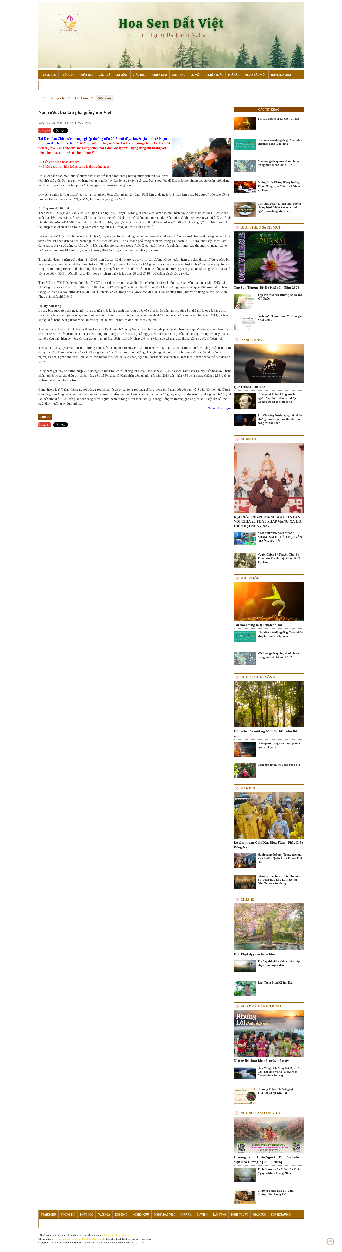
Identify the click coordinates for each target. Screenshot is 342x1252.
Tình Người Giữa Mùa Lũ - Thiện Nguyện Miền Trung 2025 (279, 1171)
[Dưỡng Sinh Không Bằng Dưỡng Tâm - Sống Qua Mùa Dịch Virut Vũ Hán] (245, 187)
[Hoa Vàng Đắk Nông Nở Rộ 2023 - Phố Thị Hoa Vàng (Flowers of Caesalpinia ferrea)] (245, 1072)
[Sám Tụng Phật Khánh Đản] (245, 988)
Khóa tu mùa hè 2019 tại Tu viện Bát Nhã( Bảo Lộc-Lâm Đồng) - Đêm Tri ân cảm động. (279, 879)
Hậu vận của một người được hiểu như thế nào (266, 733)
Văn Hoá (104, 74)
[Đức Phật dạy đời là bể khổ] (269, 926)
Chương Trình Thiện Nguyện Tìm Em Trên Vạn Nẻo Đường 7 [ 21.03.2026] (266, 1159)
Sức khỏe (105, 98)
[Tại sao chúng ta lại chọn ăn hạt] (245, 123)
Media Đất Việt (255, 74)
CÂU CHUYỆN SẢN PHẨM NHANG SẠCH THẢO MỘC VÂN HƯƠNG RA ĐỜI (280, 537)
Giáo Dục (139, 74)
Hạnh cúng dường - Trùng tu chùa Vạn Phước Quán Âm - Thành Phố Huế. (280, 858)
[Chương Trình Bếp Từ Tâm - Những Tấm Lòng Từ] (245, 1196)
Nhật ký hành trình (260, 1006)
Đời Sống (121, 74)
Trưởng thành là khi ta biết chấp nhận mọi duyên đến (279, 963)
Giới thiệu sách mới (260, 227)
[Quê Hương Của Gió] (269, 363)
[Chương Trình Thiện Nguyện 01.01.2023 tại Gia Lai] (245, 1097)
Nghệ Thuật (214, 74)
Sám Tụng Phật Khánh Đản (275, 982)
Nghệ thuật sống (257, 677)
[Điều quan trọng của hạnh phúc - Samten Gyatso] (245, 749)
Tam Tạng (178, 74)
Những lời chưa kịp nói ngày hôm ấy (261, 1060)
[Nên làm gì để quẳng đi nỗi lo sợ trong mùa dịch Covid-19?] (245, 166)
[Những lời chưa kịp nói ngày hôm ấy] (269, 1033)
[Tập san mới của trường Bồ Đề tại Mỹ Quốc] (245, 301)
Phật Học (86, 74)
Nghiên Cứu (159, 74)
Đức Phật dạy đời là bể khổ (254, 954)
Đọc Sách (47, 85)
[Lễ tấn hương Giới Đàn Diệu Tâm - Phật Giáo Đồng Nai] (269, 815)
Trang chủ (58, 98)
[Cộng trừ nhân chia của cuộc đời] (245, 770)
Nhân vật (249, 439)
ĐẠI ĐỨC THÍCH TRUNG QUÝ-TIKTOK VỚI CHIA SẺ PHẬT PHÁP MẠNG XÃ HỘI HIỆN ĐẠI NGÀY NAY (268, 521)
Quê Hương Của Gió (249, 387)
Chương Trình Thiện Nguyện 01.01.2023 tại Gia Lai (276, 1091)
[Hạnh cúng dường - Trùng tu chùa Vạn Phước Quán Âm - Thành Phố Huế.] (245, 860)
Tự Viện (196, 74)
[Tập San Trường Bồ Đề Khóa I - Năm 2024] (269, 257)
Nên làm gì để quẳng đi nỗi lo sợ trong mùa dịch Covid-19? (278, 163)
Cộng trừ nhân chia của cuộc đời (279, 764)
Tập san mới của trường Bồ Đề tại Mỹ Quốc (280, 296)
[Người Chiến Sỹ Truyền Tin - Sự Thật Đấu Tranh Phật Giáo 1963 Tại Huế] (245, 560)
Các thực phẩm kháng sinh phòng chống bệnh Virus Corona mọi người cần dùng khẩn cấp (279, 207)
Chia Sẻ (247, 899)
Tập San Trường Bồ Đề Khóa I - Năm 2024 (266, 287)
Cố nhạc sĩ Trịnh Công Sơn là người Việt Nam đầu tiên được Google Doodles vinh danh (277, 397)
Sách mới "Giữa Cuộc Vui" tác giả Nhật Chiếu (280, 317)
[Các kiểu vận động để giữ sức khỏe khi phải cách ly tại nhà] (245, 144)
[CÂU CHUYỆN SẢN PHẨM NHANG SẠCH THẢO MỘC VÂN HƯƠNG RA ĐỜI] (245, 538)
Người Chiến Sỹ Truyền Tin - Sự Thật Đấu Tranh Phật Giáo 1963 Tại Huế (279, 558)
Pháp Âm (234, 74)
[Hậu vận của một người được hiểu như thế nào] (269, 704)
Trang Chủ (48, 74)
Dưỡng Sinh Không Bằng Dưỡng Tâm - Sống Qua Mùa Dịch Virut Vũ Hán (279, 186)
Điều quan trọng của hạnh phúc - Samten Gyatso (279, 745)
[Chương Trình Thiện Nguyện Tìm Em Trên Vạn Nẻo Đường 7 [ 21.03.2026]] (269, 1135)
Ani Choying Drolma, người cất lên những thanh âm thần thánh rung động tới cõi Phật (280, 419)
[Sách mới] (245, 322)
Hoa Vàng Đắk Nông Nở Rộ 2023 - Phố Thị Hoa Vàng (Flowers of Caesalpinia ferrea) (280, 1071)
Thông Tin (68, 74)
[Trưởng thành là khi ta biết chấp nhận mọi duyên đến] (245, 966)
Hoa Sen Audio (281, 74)
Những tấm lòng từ (260, 1113)
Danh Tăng (251, 340)
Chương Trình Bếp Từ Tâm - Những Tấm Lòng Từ (276, 1192)
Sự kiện (247, 788)
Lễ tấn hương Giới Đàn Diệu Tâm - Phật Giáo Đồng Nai (268, 845)
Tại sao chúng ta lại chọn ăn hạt (278, 118)
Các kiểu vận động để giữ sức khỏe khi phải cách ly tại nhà (280, 141)
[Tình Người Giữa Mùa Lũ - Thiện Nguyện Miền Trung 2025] (245, 1174)
